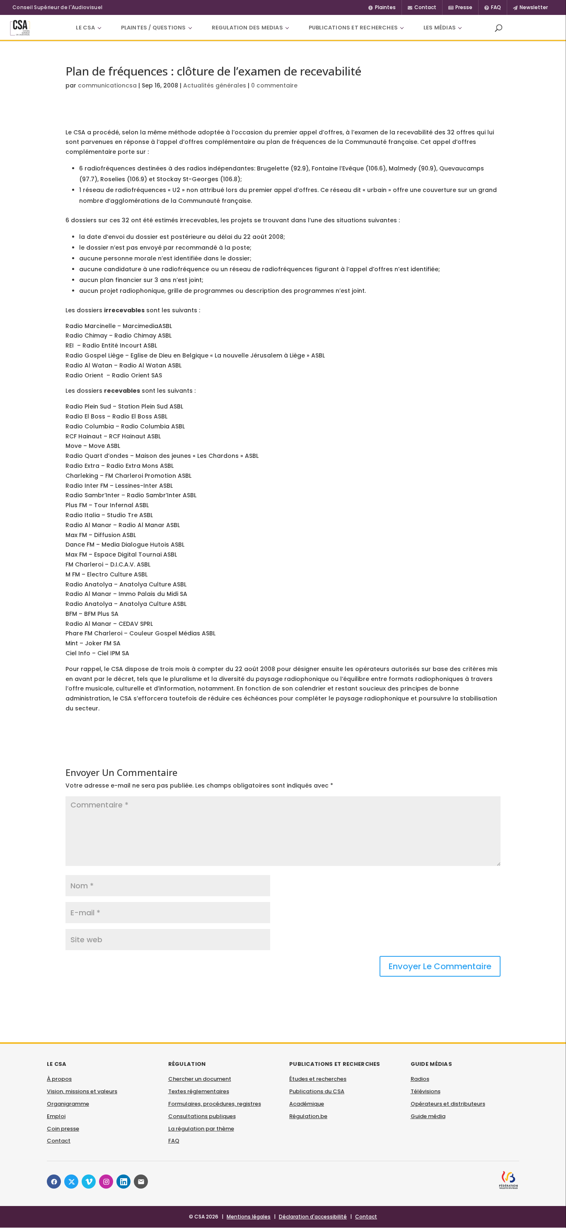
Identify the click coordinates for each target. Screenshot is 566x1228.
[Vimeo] (89, 1182)
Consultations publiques (202, 1116)
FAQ (173, 1141)
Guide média (428, 1116)
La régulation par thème (201, 1129)
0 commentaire (274, 85)
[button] (498, 27)
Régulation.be (308, 1116)
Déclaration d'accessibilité (313, 1216)
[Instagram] (106, 1182)
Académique (306, 1104)
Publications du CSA (316, 1091)
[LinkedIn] (123, 1182)
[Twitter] (71, 1182)
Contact (58, 1141)
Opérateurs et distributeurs (448, 1104)
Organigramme (68, 1104)
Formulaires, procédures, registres (214, 1104)
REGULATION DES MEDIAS (247, 28)
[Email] (141, 1182)
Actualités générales (214, 85)
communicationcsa (107, 85)
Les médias (439, 28)
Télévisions (425, 1091)
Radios (420, 1079)
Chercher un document (199, 1079)
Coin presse (63, 1129)
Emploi (56, 1116)
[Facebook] (54, 1182)
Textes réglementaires (198, 1091)
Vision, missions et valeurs (82, 1091)
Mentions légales (249, 1216)
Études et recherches (317, 1079)
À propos (59, 1079)
